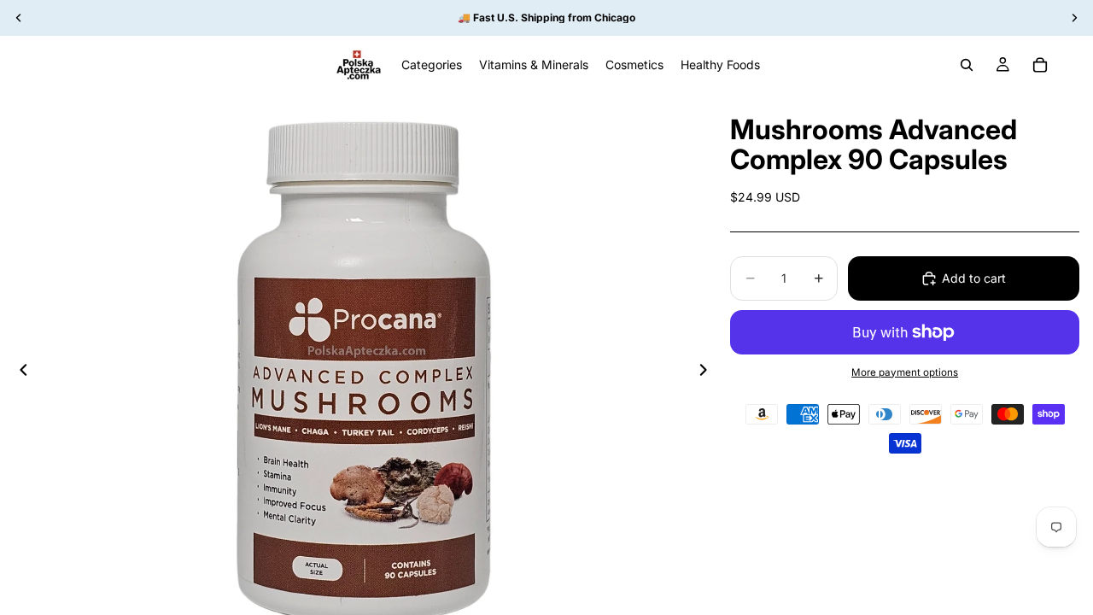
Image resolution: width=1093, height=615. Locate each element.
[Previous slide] (19, 372)
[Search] (966, 65)
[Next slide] (708, 372)
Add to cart (974, 278)
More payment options (904, 372)
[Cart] (1040, 65)
